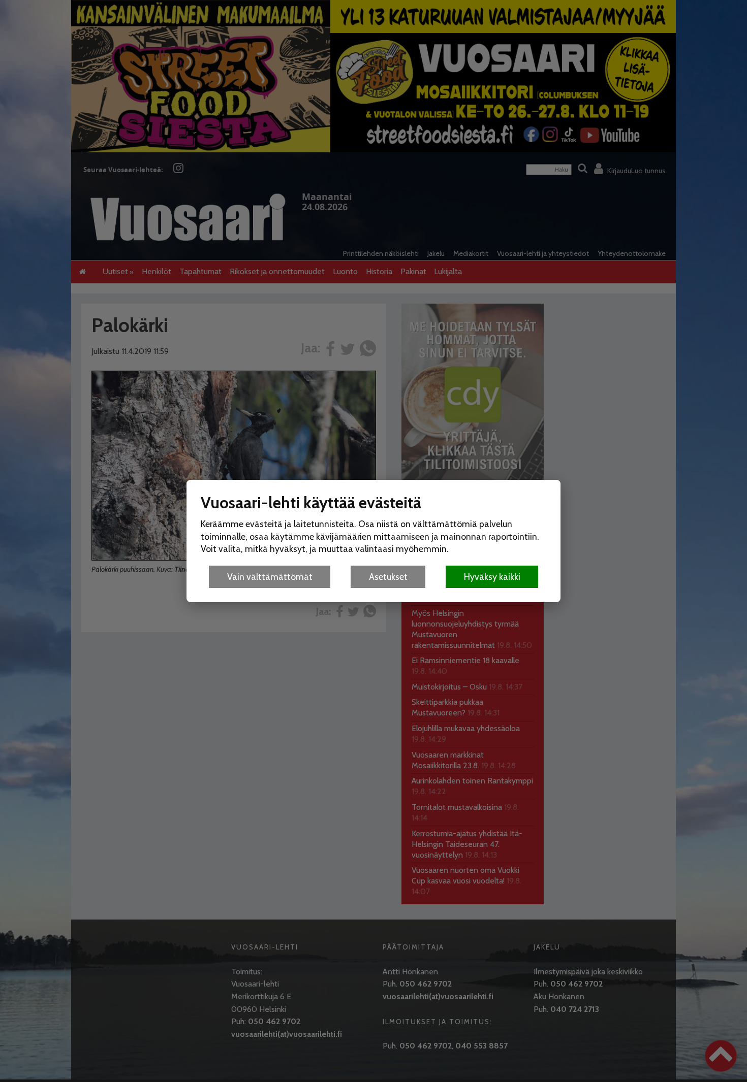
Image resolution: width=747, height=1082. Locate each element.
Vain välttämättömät (270, 576)
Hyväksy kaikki (492, 576)
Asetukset (388, 576)
